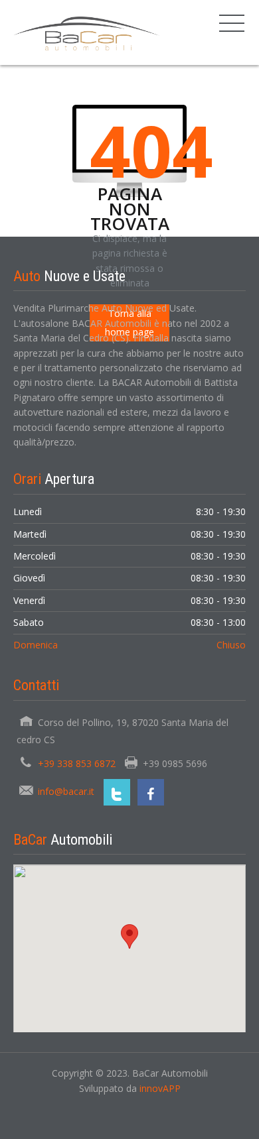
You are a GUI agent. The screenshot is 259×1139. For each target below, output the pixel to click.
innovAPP (160, 1088)
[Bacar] (86, 32)
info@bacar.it (66, 791)
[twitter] (117, 792)
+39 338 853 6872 (77, 763)
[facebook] (150, 792)
